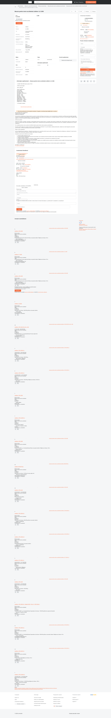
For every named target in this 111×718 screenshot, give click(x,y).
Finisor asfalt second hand (34, 688)
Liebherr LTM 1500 (19, 395)
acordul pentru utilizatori (44, 210)
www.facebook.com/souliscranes (22, 171)
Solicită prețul (19, 19)
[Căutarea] (35, 2)
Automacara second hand (38, 689)
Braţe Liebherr (90, 229)
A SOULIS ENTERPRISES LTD (22, 153)
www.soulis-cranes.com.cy (21, 170)
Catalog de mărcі (37, 705)
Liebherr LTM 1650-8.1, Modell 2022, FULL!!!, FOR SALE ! (27, 604)
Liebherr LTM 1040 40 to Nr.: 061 (22, 327)
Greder (19, 689)
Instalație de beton (42, 688)
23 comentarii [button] (21, 157)
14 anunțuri (22, 155)
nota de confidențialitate (30, 210)
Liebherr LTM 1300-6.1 (19, 350)
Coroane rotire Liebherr (83, 229)
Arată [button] (23, 164)
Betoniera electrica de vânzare (51, 688)
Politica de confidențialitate (39, 699)
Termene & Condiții (37, 697)
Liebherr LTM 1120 (19, 490)
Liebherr (26, 26)
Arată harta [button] (36, 184)
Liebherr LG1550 (18, 303)
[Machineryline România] (21, 2)
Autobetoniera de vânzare (28, 689)
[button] (72, 11)
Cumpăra (19, 23)
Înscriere (17, 290)
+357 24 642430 (28, 169)
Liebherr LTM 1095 (19, 441)
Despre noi (17, 697)
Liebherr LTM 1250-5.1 (19, 373)
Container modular (25, 688)
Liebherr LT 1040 (18, 254)
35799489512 (24, 167)
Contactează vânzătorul (19, 701)
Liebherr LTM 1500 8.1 (19, 627)
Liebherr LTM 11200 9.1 (20, 418)
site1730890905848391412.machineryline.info (24, 159)
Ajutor (16, 699)
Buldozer (16, 689)
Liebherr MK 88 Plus (19, 466)
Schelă (22, 689)
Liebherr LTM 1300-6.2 (19, 536)
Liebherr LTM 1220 (19, 581)
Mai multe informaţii (83, 38)
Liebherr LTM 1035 (19, 276)
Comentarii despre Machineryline (40, 703)
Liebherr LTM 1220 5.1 (19, 651)
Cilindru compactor (18, 688)
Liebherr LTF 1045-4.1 (19, 560)
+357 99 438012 (28, 164)
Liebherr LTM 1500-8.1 (19, 513)
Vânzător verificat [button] (22, 154)
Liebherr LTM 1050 (19, 231)
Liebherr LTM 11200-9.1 (20, 674)
